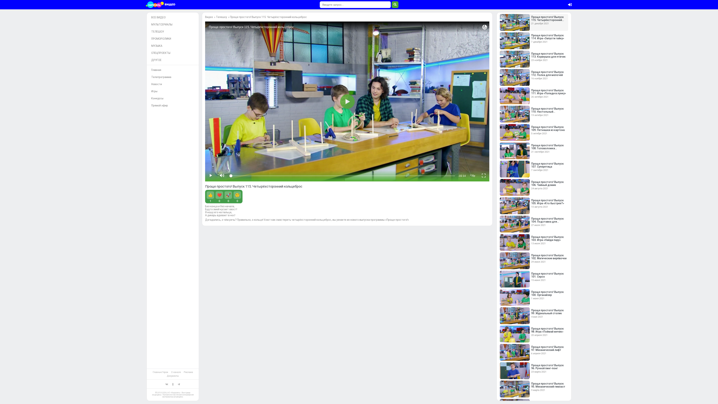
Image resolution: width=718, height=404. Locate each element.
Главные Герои (160, 372)
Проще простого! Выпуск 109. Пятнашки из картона (548, 128)
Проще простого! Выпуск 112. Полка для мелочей (547, 73)
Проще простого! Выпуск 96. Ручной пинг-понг (547, 367)
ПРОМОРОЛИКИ (161, 38)
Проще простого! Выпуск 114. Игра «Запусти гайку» (547, 37)
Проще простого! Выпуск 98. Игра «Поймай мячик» (547, 330)
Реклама (188, 372)
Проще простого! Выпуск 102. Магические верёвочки (549, 257)
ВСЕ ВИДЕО (158, 17)
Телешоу (221, 17)
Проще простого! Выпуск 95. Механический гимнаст (548, 385)
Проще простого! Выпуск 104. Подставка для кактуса (547, 221)
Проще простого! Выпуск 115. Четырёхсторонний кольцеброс (268, 17)
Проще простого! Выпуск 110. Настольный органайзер (547, 111)
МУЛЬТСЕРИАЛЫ (161, 24)
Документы (173, 376)
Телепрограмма (161, 77)
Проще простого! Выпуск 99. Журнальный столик (547, 312)
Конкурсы (157, 98)
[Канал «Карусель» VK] (167, 384)
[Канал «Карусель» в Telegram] (179, 384)
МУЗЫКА (156, 45)
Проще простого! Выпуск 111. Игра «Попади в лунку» (548, 92)
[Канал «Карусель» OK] (173, 384)
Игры (154, 91)
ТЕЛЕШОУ (157, 31)
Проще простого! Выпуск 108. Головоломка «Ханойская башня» (547, 148)
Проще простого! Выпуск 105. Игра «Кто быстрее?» (547, 202)
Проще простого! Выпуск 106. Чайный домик (547, 183)
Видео (209, 17)
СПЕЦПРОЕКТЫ (160, 52)
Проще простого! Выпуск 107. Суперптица (547, 165)
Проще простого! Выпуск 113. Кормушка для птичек (548, 55)
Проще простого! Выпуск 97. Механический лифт (547, 348)
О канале (176, 372)
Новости (156, 84)
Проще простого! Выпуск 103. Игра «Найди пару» (547, 238)
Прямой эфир (159, 105)
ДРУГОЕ (156, 60)
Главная (156, 69)
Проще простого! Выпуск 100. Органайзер (547, 293)
